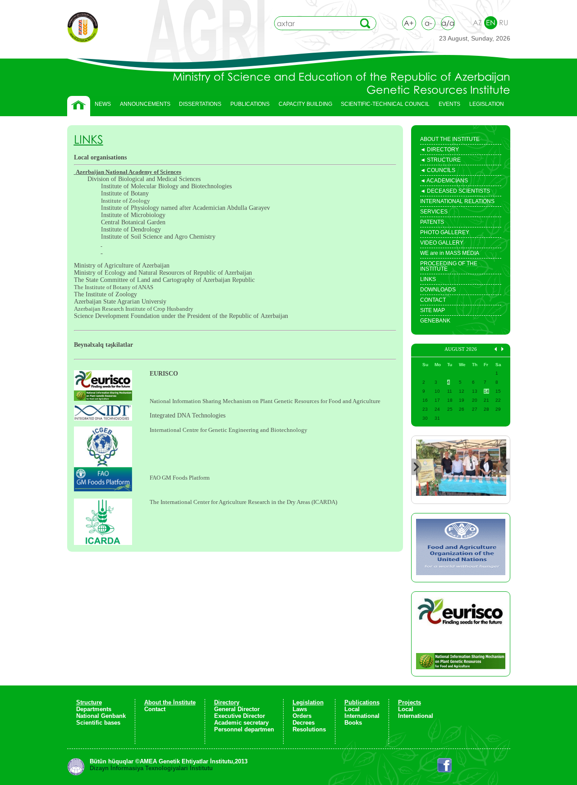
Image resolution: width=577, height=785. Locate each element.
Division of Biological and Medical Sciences (144, 179)
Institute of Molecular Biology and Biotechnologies (166, 186)
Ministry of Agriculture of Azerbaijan (122, 265)
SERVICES (434, 212)
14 (486, 391)
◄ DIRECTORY (439, 150)
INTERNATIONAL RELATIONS (457, 201)
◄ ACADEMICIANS (444, 181)
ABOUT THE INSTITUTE (450, 139)
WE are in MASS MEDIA (449, 253)
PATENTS (432, 222)
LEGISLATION (484, 106)
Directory (226, 702)
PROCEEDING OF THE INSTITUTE (448, 266)
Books (353, 722)
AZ (477, 22)
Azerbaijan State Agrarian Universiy (120, 301)
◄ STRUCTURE (440, 161)
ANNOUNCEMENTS (145, 104)
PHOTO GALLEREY (444, 232)
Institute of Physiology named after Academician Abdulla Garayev (185, 207)
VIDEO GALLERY (441, 243)
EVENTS (447, 106)
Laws (300, 709)
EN (490, 22)
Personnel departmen (244, 729)
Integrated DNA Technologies (187, 415)
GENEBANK (435, 321)
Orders (302, 715)
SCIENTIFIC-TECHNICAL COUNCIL (385, 104)
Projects (409, 702)
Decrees (304, 722)
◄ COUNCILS (437, 171)
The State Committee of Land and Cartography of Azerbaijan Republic (164, 280)
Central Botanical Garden (133, 222)
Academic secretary (241, 722)
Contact (154, 709)
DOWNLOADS (438, 289)
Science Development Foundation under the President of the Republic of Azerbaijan (181, 316)
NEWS (103, 104)
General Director (237, 709)
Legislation (308, 702)
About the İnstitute (170, 702)
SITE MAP (432, 310)
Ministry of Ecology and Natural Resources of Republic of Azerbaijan (163, 272)
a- (428, 22)
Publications (362, 702)
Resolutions (309, 729)
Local (352, 709)
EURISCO (165, 373)
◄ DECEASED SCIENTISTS (455, 192)
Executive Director (239, 715)
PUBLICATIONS (248, 106)
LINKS (428, 279)
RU (503, 22)
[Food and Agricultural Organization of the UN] (460, 547)
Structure (89, 702)
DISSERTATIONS (197, 106)
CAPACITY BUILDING (303, 106)
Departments (93, 709)
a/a (447, 22)
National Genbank (101, 715)
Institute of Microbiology (133, 215)
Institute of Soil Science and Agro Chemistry (158, 236)
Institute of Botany (125, 193)
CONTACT (433, 300)
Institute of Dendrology (131, 229)
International (362, 715)
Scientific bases (98, 722)
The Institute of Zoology (105, 294)
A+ (409, 22)
